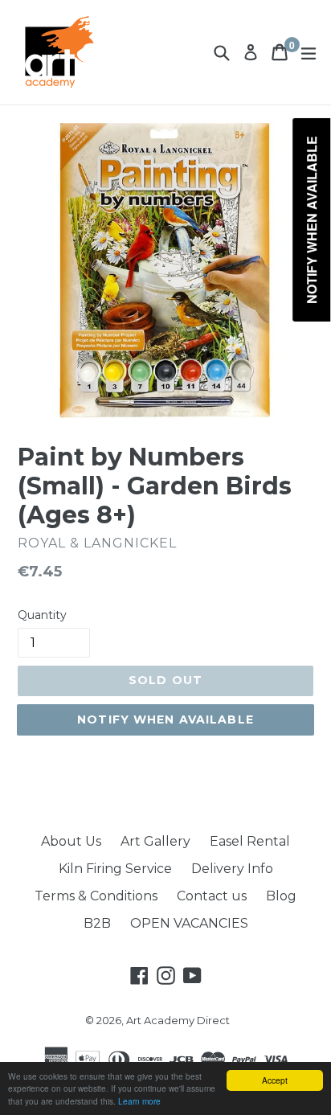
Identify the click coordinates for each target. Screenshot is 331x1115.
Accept (275, 1080)
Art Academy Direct (178, 1020)
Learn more (139, 1101)
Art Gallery (155, 841)
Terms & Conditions (96, 896)
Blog (281, 896)
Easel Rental (250, 841)
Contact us (212, 896)
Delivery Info (232, 868)
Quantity (42, 615)
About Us (71, 841)
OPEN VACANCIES (189, 923)
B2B (97, 923)
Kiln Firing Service (115, 868)
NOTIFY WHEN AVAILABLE (165, 719)
